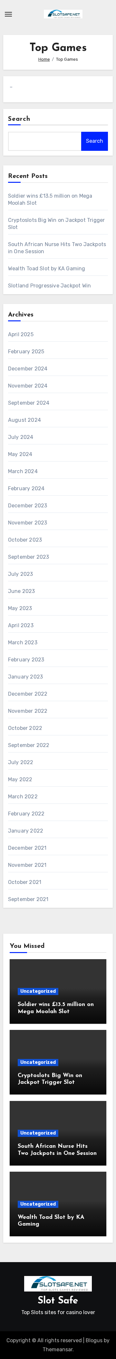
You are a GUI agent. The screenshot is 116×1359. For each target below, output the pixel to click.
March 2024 (23, 471)
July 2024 (21, 437)
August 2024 (24, 420)
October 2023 (25, 540)
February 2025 (26, 351)
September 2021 (28, 899)
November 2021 (27, 865)
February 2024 (26, 488)
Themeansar (57, 1349)
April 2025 (21, 334)
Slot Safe (58, 1301)
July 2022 (21, 762)
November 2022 (28, 711)
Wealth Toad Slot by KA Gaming (46, 268)
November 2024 (28, 386)
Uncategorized (38, 991)
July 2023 (20, 574)
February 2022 (26, 814)
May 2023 (20, 608)
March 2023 (22, 642)
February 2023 (26, 660)
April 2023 (21, 625)
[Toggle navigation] (8, 14)
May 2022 (20, 779)
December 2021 (27, 848)
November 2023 (27, 523)
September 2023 (28, 557)
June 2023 (21, 591)
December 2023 (27, 506)
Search (19, 119)
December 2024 (28, 369)
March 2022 (23, 797)
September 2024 (29, 403)
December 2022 (28, 694)
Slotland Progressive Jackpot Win (49, 286)
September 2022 (29, 745)
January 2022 (25, 831)
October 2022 (25, 728)
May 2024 (20, 454)
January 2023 (25, 677)
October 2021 (24, 882)
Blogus (94, 1340)
